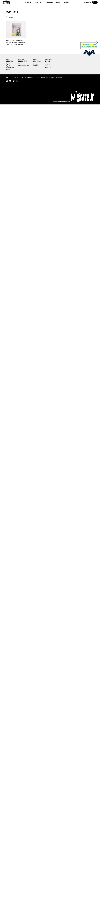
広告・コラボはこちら (43, 77)
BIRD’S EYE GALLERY (23, 66)
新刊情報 (47, 64)
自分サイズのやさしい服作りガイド (14, 40)
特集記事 (7, 59)
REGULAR (49, 2)
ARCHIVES (8, 69)
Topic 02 (8, 66)
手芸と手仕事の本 (48, 59)
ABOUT (66, 2)
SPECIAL (28, 2)
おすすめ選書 (48, 67)
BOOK (58, 2)
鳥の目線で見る (21, 59)
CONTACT (21, 77)
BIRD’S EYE (38, 2)
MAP (19, 64)
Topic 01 (8, 64)
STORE (14, 77)
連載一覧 (35, 64)
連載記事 (34, 59)
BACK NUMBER (10, 67)
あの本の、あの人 (49, 66)
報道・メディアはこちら (56, 77)
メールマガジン (30, 77)
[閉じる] (97, 42)
